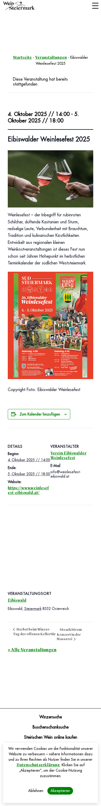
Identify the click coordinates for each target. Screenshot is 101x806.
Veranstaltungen (51, 57)
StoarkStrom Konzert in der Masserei (69, 634)
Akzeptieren (60, 790)
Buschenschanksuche (51, 727)
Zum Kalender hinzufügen (40, 414)
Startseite (22, 57)
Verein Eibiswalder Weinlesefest (68, 455)
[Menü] (95, 6)
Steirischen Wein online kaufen (50, 737)
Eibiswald (17, 600)
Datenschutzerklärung (38, 765)
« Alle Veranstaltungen (32, 650)
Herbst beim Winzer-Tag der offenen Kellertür (34, 631)
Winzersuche (50, 717)
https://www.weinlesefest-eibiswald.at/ (28, 490)
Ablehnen (35, 790)
